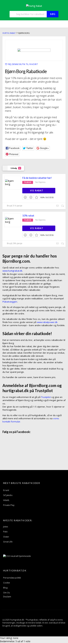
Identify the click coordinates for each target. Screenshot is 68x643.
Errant (6, 490)
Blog (5, 587)
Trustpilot (46, 397)
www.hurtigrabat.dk (12, 270)
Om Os (6, 592)
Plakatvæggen (9, 301)
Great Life (8, 541)
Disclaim (7, 596)
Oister (6, 536)
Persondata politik (12, 577)
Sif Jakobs (7, 495)
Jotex (5, 526)
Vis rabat (37, 190)
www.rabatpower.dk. (47, 322)
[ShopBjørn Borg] (34, 50)
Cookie (6, 582)
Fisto (5, 531)
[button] (12, 148)
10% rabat (28, 215)
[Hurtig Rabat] (34, 5)
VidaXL (6, 500)
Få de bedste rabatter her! (37, 177)
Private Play (8, 505)
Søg (52, 14)
